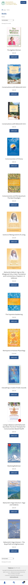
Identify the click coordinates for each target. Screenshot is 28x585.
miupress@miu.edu (14, 577)
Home (4, 10)
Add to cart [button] (14, 57)
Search (14, 582)
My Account (4, 582)
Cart (21, 581)
